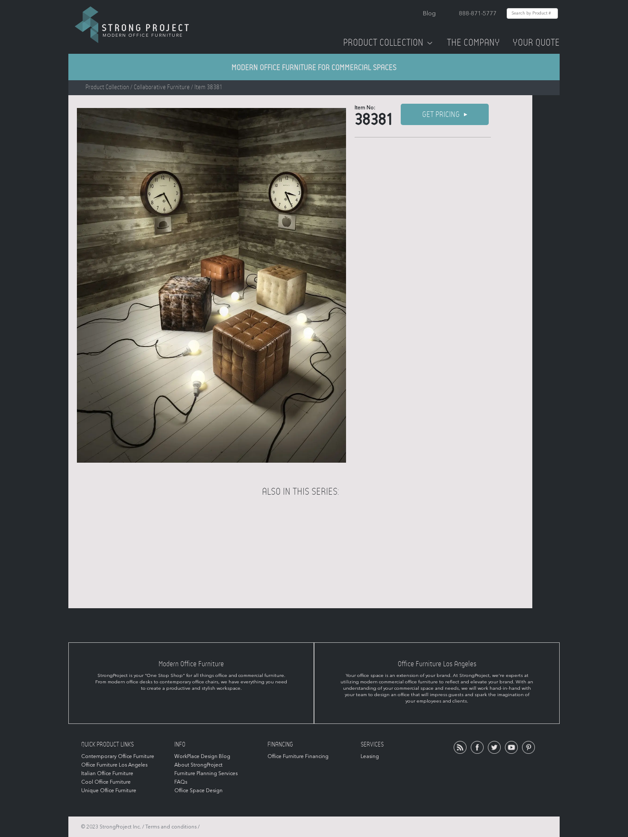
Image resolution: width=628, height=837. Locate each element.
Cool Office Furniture (106, 782)
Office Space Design (198, 790)
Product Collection (383, 43)
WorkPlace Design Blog (202, 756)
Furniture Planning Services (206, 773)
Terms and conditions (171, 827)
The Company (473, 43)
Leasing (370, 756)
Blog (429, 13)
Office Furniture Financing (298, 756)
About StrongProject (198, 765)
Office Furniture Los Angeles (114, 765)
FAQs (180, 782)
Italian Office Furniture (107, 773)
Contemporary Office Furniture (117, 756)
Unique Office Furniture (108, 790)
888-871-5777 (477, 13)
